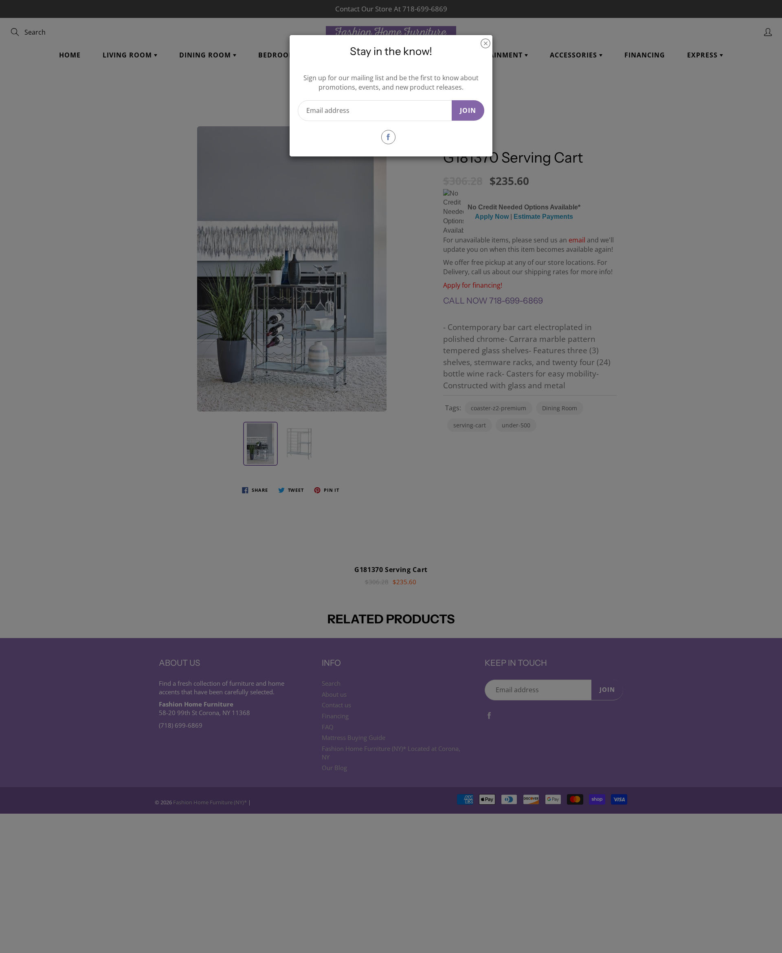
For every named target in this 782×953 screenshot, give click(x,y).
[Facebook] (388, 137)
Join (468, 110)
